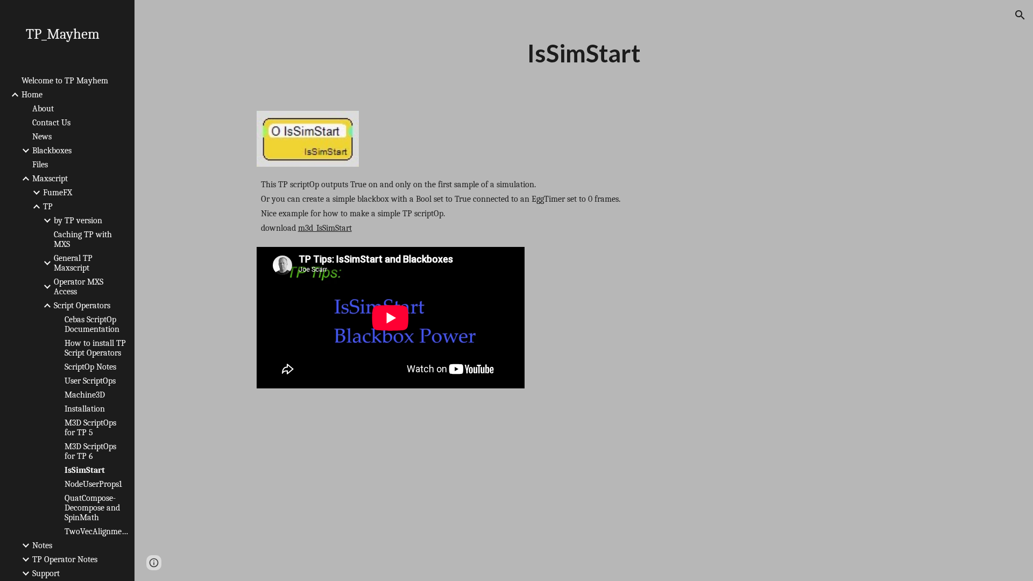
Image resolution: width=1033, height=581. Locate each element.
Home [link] (32, 95)
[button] (1020, 15)
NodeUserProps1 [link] (93, 484)
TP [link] (48, 206)
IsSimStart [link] (85, 470)
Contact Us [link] (51, 122)
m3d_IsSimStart (325, 228)
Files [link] (40, 164)
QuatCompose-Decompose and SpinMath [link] (92, 507)
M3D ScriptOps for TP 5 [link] (90, 427)
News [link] (42, 136)
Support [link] (46, 573)
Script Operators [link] (82, 305)
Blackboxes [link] (52, 150)
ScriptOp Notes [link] (90, 367)
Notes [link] (42, 545)
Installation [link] (85, 409)
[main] (584, 53)
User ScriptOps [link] (90, 381)
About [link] (43, 109)
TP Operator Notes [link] (64, 559)
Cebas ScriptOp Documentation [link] (92, 324)
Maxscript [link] (50, 178)
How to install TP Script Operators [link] (95, 348)
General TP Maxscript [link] (73, 263)
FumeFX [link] (57, 192)
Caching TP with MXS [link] (83, 239)
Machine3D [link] (85, 395)
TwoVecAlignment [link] (96, 531)
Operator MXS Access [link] (78, 286)
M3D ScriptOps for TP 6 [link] (90, 451)
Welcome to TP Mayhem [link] (65, 81)
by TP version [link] (78, 220)
